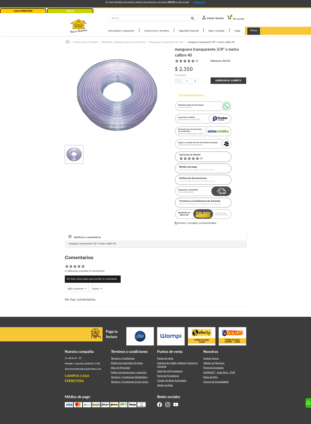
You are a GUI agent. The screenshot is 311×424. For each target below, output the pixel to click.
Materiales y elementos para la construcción (124, 42)
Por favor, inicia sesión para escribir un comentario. (92, 279)
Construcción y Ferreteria (85, 42)
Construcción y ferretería (156, 31)
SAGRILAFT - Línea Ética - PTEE (219, 373)
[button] (203, 144)
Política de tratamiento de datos (127, 363)
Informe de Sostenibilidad (216, 382)
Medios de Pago (165, 385)
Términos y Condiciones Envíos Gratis (129, 382)
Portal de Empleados (213, 368)
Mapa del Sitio (210, 377)
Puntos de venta (165, 358)
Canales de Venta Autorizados (171, 381)
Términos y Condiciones (122, 358)
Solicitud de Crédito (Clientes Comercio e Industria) (177, 365)
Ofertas (253, 30)
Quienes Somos (211, 358)
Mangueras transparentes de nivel (166, 42)
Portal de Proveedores (168, 376)
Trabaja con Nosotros (214, 363)
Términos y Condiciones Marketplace (129, 377)
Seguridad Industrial (189, 31)
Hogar (237, 31)
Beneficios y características (87, 237)
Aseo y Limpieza (216, 31)
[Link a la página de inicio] (67, 42)
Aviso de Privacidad (120, 368)
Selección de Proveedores (170, 371)
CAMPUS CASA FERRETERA (77, 378)
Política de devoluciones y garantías (128, 373)
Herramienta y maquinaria (121, 31)
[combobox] (153, 18)
